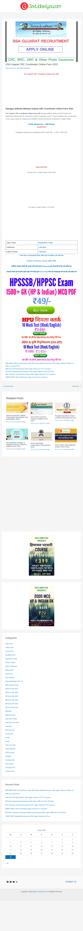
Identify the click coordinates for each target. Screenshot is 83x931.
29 (62, 853)
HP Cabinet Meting (11, 685)
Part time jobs (10, 730)
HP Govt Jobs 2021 (11, 688)
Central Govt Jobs (11, 659)
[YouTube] (14, 882)
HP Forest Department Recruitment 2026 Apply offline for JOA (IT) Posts (30, 371)
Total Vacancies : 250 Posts (41, 124)
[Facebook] (8, 882)
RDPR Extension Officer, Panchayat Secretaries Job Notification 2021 (17, 417)
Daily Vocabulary (11, 666)
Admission (9, 643)
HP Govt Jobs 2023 (11, 696)
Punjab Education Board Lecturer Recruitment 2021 (66, 417)
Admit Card (9, 647)
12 (31, 846)
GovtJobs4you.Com (42, 891)
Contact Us (70, 881)
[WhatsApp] (17, 882)
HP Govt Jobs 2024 (11, 700)
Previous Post (7, 386)
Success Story (9, 752)
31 (10, 857)
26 (31, 853)
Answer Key (9, 651)
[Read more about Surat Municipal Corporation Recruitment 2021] (41, 434)
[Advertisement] (41, 92)
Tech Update (9, 764)
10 (10, 846)
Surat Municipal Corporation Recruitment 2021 (40, 445)
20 (41, 850)
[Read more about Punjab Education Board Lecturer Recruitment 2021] (66, 408)
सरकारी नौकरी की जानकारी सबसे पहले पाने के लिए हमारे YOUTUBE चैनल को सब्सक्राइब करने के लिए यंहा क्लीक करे (42, 271)
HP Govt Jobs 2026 (11, 707)
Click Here (42, 247)
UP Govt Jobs (9, 771)
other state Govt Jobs (12, 722)
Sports (7, 741)
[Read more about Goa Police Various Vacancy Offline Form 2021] (41, 408)
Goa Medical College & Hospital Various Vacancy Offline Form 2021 (16, 444)
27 (41, 853)
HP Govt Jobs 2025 (11, 704)
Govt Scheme (9, 677)
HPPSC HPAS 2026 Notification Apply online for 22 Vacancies (26, 377)
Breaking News (10, 655)
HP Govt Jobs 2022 (11, 692)
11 (21, 846)
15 (62, 846)
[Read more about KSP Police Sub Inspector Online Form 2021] (66, 435)
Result (7, 737)
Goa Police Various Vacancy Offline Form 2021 (39, 419)
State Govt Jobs (11, 68)
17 (10, 850)
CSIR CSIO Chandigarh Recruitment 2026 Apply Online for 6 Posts (27, 816)
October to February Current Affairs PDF (41, 261)
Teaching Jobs (10, 760)
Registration (43, 242)
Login (51, 242)
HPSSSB (8, 711)
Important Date (10, 715)
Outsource (8, 726)
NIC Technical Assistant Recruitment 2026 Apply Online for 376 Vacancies (30, 374)
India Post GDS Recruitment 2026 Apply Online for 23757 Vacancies (28, 369)
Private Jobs (9, 734)
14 (52, 846)
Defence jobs (9, 670)
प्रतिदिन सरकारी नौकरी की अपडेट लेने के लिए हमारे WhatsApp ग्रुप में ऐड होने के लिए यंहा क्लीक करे (41, 266)
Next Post (76, 386)
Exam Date (9, 674)
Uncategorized (10, 767)
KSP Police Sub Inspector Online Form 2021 (65, 446)
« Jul (7, 863)
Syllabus (8, 756)
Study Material (10, 749)
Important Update (11, 719)
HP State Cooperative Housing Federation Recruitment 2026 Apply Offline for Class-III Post (35, 812)
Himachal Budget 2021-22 (14, 681)
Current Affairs (10, 662)
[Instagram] (11, 882)
